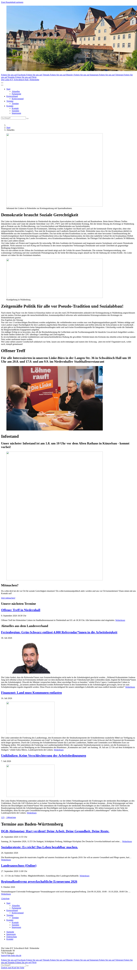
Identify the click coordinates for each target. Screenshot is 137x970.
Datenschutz (11, 937)
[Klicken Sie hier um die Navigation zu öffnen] (2, 85)
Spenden (15, 111)
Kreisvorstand (18, 99)
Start (8, 89)
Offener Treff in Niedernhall (20, 610)
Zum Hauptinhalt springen (12, 2)
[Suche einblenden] (2, 82)
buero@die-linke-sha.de (11, 955)
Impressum (16, 113)
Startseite (10, 932)
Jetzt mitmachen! (8, 598)
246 (8, 817)
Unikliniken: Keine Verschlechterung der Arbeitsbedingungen (43, 755)
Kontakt (9, 106)
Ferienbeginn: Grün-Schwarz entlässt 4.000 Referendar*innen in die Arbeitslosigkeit (59, 632)
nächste (13, 817)
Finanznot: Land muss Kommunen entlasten (31, 692)
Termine (9, 101)
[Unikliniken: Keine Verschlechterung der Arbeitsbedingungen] (68, 781)
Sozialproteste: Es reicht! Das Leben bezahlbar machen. (39, 847)
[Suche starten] (27, 118)
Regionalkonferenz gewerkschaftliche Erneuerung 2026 (39, 881)
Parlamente (16, 94)
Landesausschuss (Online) (18, 865)
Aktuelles (16, 91)
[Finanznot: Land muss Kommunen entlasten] (68, 718)
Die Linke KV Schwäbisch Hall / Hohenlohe (20, 79)
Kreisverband (12, 96)
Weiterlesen (120, 620)
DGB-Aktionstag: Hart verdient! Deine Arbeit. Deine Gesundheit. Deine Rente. (55, 831)
